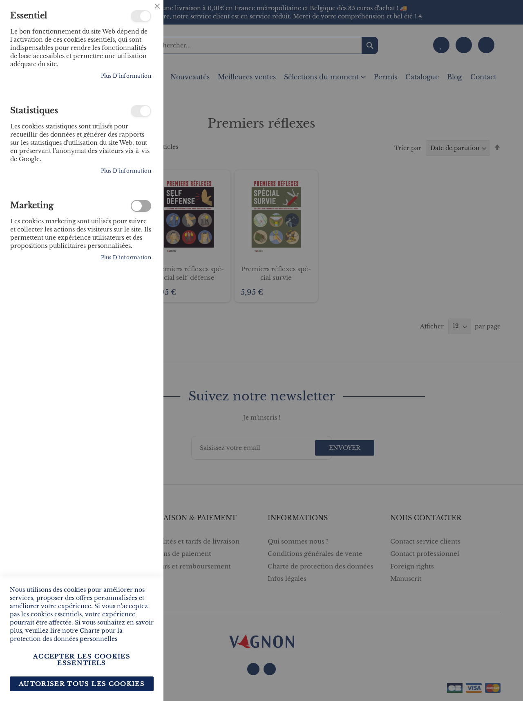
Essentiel (141, 16)
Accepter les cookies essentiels (81, 659)
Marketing (141, 206)
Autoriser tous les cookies (82, 684)
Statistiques (141, 111)
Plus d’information (126, 76)
